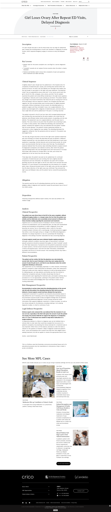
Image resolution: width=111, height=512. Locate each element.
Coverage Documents (38, 5)
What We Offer (26, 5)
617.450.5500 (65, 493)
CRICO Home (24, 36)
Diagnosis (81, 47)
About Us (75, 1)
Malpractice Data (83, 5)
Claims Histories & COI (40, 502)
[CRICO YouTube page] (29, 502)
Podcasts (62, 1)
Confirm (55, 510)
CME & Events (68, 1)
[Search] (88, 1)
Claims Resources (70, 5)
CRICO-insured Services (45, 1)
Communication (74, 47)
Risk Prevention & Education (55, 5)
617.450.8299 (65, 495)
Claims (78, 46)
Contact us (80, 490)
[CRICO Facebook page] (23, 502)
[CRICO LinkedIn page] (26, 502)
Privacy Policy (74, 502)
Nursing (77, 50)
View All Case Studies (62, 463)
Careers (47, 502)
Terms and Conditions (65, 502)
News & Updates (55, 1)
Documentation (74, 49)
